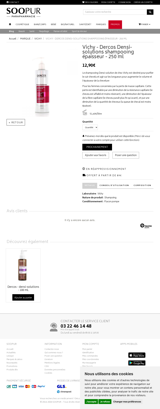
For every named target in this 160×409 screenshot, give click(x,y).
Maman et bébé (60, 31)
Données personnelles (55, 370)
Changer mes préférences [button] (127, 401)
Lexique (10, 356)
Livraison (49, 359)
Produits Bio (12, 370)
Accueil (12, 39)
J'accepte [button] (91, 401)
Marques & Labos (14, 359)
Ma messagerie (89, 363)
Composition (142, 185)
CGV (47, 366)
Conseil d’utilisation (114, 185)
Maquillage (44, 31)
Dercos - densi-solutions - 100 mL (23, 289)
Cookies (48, 373)
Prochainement (97, 147)
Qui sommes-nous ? (54, 353)
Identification (88, 353)
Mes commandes (90, 356)
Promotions (12, 366)
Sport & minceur (79, 31)
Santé (31, 31)
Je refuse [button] (105, 401)
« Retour (16, 123)
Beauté (22, 31)
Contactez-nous (52, 349)
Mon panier (87, 349)
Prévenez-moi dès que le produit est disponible (109, 136)
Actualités (11, 353)
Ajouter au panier (23, 298)
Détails (90, 185)
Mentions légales (52, 363)
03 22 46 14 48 (76, 326)
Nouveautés (12, 363)
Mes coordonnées (90, 359)
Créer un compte (143, 2)
